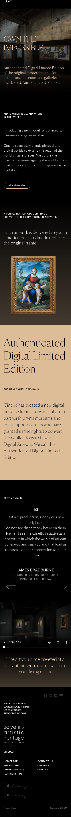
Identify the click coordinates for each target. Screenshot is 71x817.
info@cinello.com (15, 713)
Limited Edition (14, 769)
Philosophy (12, 765)
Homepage (11, 761)
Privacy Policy (10, 808)
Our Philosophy (17, 185)
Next (61, 585)
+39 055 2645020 (12, 710)
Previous (10, 585)
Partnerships (13, 773)
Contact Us (45, 761)
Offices (43, 769)
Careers (43, 765)
